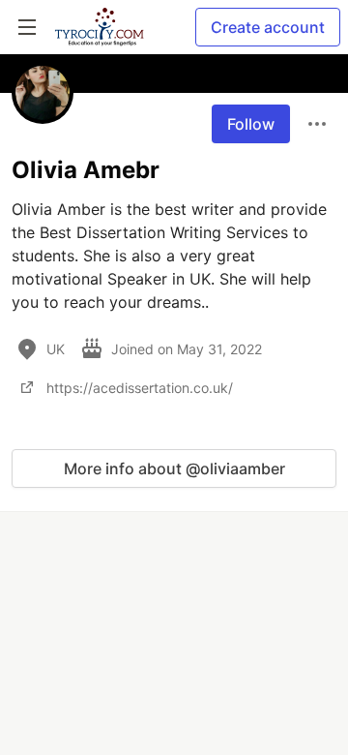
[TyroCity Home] (99, 27)
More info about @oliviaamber (174, 468)
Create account (268, 27)
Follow (251, 124)
